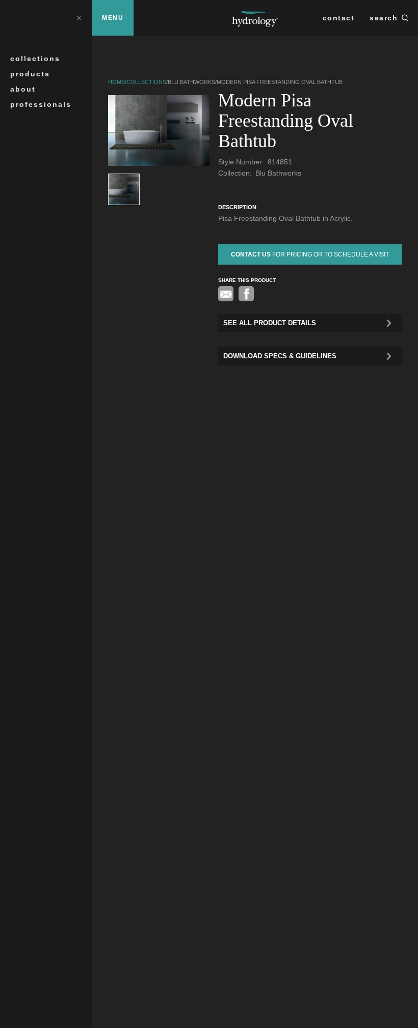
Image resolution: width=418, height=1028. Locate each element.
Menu (112, 17)
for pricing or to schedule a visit (310, 254)
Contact (339, 18)
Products (30, 74)
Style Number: (242, 162)
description (237, 207)
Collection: (236, 173)
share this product (247, 280)
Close (79, 17)
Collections (35, 58)
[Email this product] (225, 293)
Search (384, 18)
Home (116, 82)
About (23, 89)
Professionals (40, 104)
